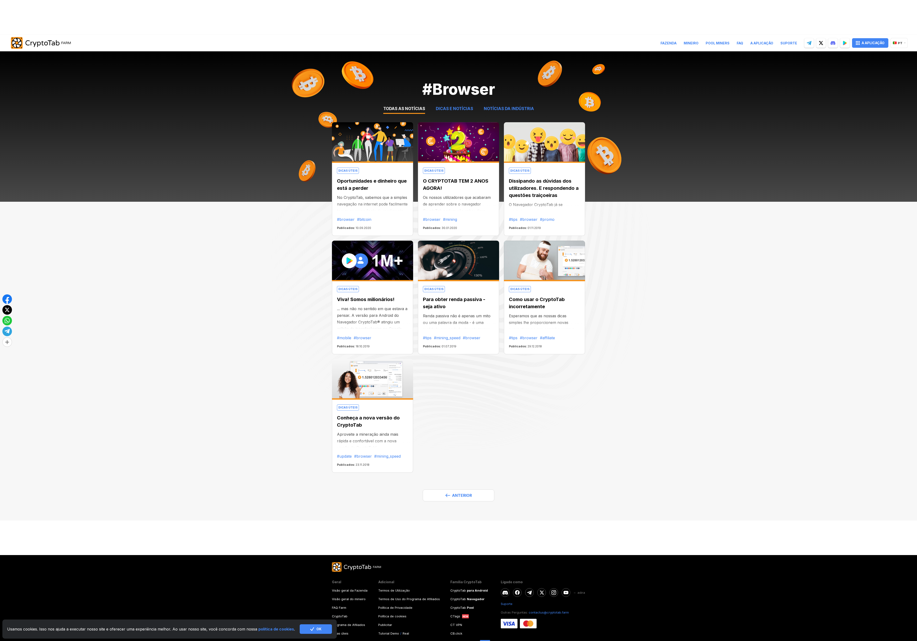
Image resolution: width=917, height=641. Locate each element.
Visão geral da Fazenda (350, 590)
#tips (513, 219)
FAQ (740, 43)
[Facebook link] (517, 592)
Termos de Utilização (394, 590)
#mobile (344, 337)
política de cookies (276, 629)
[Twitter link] (541, 592)
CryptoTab (339, 616)
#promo (547, 219)
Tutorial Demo (388, 633)
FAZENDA (669, 43)
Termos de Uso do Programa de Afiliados (409, 599)
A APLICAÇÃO (873, 43)
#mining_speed (447, 337)
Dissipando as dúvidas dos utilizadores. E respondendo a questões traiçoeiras (544, 188)
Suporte (788, 43)
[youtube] (566, 592)
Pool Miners (718, 43)
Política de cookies (392, 616)
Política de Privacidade (395, 607)
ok (318, 629)
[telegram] (809, 43)
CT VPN (456, 625)
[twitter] (821, 43)
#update (344, 456)
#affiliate (547, 337)
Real (406, 633)
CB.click (456, 633)
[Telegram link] (529, 592)
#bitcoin (364, 219)
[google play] (845, 43)
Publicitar (385, 625)
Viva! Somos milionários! (366, 299)
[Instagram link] (553, 592)
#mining (450, 219)
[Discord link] (505, 592)
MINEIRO (691, 43)
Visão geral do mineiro (349, 599)
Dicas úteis (340, 633)
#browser (346, 219)
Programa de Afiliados (348, 625)
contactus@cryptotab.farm (549, 612)
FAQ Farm (339, 607)
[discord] (833, 43)
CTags (455, 616)
